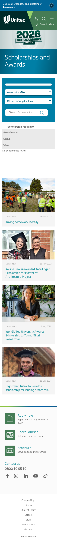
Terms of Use (28, 524)
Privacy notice (28, 536)
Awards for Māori (16, 92)
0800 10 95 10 (15, 468)
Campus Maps (28, 500)
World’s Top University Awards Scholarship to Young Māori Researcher (25, 335)
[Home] (14, 20)
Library (28, 505)
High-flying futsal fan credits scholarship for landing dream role (27, 388)
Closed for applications (20, 101)
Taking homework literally (22, 222)
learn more (9, 7)
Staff (28, 519)
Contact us (12, 463)
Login (36, 24)
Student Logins (28, 509)
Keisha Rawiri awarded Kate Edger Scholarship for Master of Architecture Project (28, 272)
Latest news (11, 216)
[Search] (42, 113)
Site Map (28, 529)
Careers (28, 514)
